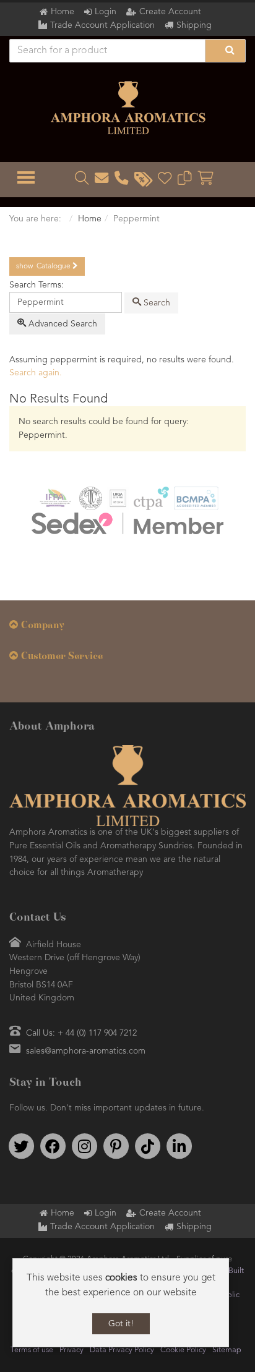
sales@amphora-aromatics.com (85, 1051)
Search (155, 303)
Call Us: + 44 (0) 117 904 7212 (81, 1033)
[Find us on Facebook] (52, 1146)
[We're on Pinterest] (116, 1146)
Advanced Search (61, 324)
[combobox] (65, 302)
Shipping (194, 25)
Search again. (35, 373)
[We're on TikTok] (147, 1146)
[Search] (225, 50)
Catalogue (44, 266)
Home (62, 11)
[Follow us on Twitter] (21, 1146)
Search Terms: (36, 285)
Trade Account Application (102, 25)
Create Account (170, 11)
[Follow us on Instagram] (84, 1146)
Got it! (121, 1323)
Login (105, 11)
